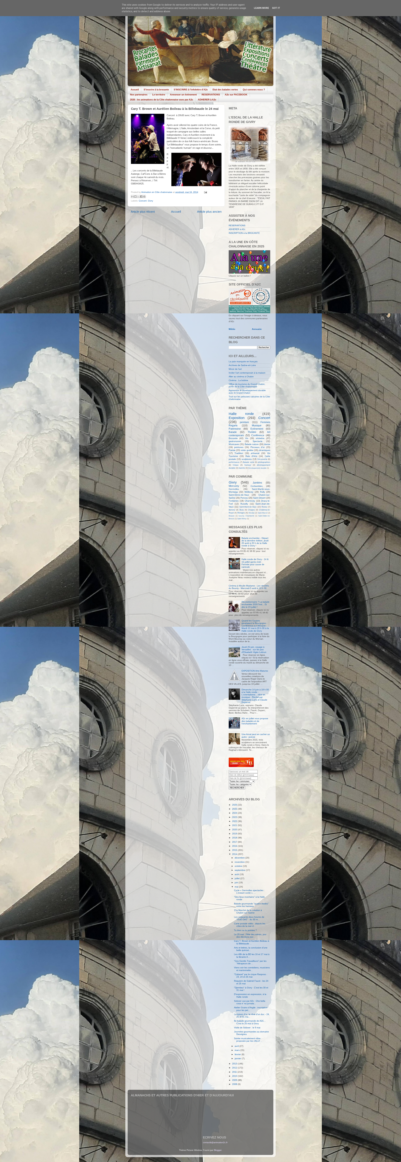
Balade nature (252, 444)
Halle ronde (241, 414)
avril (237, 1046)
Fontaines (234, 501)
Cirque (236, 465)
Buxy (242, 510)
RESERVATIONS (211, 94)
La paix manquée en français (243, 361)
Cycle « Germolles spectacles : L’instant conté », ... (249, 891)
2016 (235, 846)
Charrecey (250, 501)
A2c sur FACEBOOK (236, 94)
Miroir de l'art (235, 369)
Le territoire (158, 94)
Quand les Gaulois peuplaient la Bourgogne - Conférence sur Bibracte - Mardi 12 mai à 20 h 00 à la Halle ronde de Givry (255, 626)
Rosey (264, 507)
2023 (235, 817)
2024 (235, 813)
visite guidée (247, 450)
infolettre (260, 438)
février (238, 1054)
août (237, 874)
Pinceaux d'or (257, 447)
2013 (235, 1064)
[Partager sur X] (138, 196)
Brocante (233, 438)
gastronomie (235, 441)
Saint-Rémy (241, 519)
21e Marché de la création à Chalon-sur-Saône (248, 911)
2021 (235, 825)
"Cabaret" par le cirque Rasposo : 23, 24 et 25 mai (250, 975)
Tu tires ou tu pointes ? (245, 930)
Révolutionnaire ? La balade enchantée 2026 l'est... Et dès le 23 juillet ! (255, 604)
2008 (235, 1084)
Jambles (257, 482)
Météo (232, 329)
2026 (235, 805)
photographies (264, 462)
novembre (240, 862)
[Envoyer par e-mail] (132, 196)
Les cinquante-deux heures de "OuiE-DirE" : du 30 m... (249, 918)
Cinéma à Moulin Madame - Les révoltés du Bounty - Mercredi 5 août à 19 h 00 (249, 587)
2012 (235, 1068)
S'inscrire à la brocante (156, 89)
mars (237, 1050)
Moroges (241, 513)
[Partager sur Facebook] (141, 196)
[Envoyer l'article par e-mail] (205, 192)
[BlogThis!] (135, 196)
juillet (237, 878)
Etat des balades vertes (225, 89)
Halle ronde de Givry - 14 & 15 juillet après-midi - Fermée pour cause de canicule (255, 563)
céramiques (264, 450)
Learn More (261, 8)
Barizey (232, 510)
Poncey (244, 498)
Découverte (262, 459)
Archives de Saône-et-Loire (242, 365)
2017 (235, 842)
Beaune (231, 516)
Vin (246, 438)
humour (248, 465)
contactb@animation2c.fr (215, 1142)
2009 (235, 1080)
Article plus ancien (209, 211)
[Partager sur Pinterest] (144, 196)
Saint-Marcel (262, 513)
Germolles (234, 489)
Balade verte (248, 462)
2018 (235, 838)
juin (237, 882)
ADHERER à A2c (207, 99)
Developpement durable (257, 468)
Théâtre (252, 432)
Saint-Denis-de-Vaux (239, 495)
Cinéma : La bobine (238, 380)
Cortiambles (257, 486)
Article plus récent (143, 211)
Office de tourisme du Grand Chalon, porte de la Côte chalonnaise (247, 385)
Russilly (244, 504)
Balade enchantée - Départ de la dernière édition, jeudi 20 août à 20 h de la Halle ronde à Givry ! (255, 542)
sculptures (247, 459)
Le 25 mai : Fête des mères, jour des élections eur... (250, 935)
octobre (239, 866)
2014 (235, 854)
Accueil (135, 89)
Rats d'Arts (251, 456)
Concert (143, 201)
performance (234, 462)
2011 (234, 1072)
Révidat (251, 513)
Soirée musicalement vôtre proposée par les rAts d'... (248, 1039)
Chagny (251, 510)
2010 (235, 1076)
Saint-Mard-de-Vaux (247, 507)
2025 (235, 809)
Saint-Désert (259, 498)
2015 (235, 850)
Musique (256, 425)
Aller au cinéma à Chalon (241, 376)
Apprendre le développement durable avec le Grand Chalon (247, 391)
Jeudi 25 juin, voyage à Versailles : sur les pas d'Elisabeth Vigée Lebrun (254, 649)
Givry (150, 201)
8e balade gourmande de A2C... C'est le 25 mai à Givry (250, 1022)
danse (267, 444)
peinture (244, 422)
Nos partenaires (138, 94)
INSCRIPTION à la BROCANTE (244, 233)
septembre (240, 870)
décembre (240, 858)
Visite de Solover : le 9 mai (247, 1027)
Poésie (232, 450)
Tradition (238, 453)
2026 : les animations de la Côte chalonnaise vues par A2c (161, 99)
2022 (235, 821)
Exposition (237, 418)
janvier (238, 1058)
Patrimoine (235, 428)
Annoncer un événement (183, 94)
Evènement (256, 428)
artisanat (255, 453)
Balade (233, 432)
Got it (276, 8)
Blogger (217, 1150)
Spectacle (257, 441)
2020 (235, 829)
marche (242, 468)
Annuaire (257, 329)
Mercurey (234, 485)
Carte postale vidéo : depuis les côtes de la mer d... (249, 924)
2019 (235, 833)
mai (237, 887)
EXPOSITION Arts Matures (255, 671)
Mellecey (249, 492)
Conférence (257, 435)
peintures (238, 447)
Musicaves (234, 444)
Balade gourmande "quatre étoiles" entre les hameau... (251, 905)
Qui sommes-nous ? (254, 89)
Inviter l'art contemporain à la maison (247, 373)
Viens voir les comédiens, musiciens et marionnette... (252, 968)
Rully (262, 492)
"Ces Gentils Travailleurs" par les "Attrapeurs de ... (250, 962)
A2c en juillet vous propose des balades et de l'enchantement (255, 721)
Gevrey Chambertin (246, 516)
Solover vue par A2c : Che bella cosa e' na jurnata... (249, 1002)
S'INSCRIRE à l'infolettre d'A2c (191, 89)
